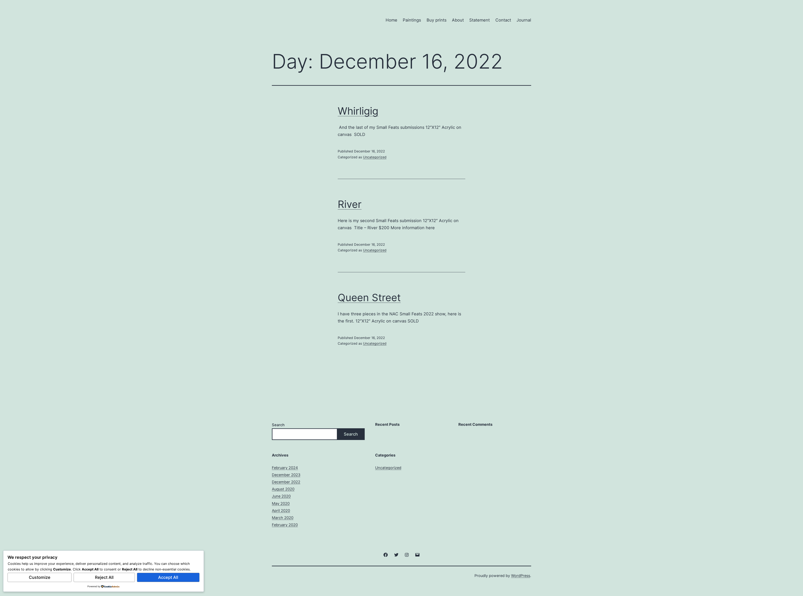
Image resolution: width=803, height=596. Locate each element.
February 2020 (285, 525)
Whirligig (358, 111)
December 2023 (286, 475)
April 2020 (281, 510)
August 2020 (283, 489)
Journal (524, 20)
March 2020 (282, 517)
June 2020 (281, 496)
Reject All (104, 577)
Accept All (168, 577)
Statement (479, 20)
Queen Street (369, 297)
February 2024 (285, 468)
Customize (39, 577)
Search (278, 425)
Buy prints (436, 20)
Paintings (412, 20)
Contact (503, 20)
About (458, 20)
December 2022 (286, 482)
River (350, 204)
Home (391, 20)
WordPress (520, 575)
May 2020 (281, 503)
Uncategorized (374, 157)
